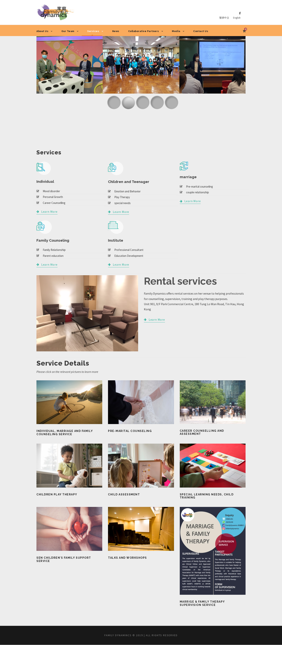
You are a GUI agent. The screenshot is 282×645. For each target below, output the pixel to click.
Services (93, 31)
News (115, 31)
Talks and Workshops (127, 557)
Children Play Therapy (56, 494)
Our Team (67, 31)
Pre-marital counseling (130, 430)
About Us (42, 31)
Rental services (180, 281)
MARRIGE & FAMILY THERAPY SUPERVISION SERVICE (202, 603)
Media (176, 31)
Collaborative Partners (143, 31)
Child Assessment (124, 494)
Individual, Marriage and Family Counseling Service (64, 432)
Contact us (200, 31)
